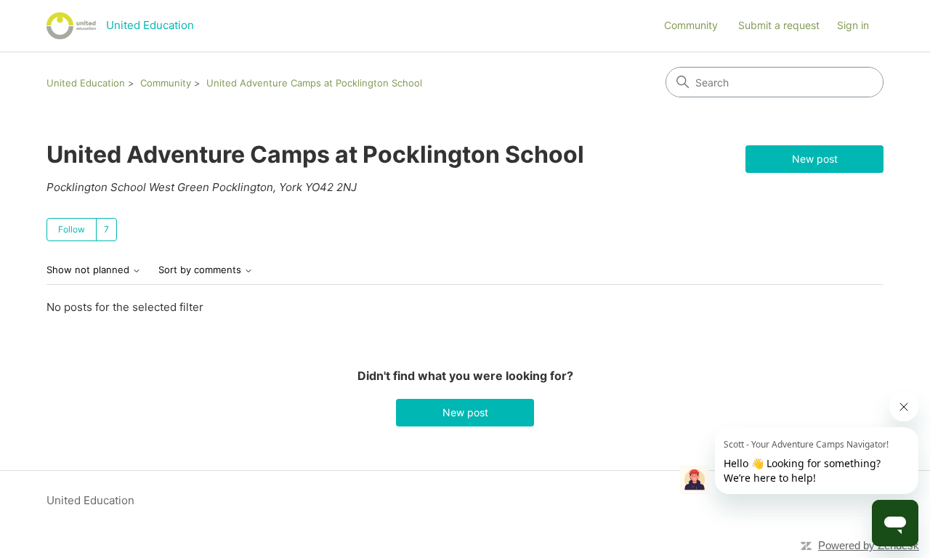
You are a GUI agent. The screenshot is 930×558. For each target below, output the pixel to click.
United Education (85, 83)
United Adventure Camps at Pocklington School (314, 83)
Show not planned (89, 269)
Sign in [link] (853, 25)
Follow (71, 229)
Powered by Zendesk (868, 545)
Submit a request (779, 25)
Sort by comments (201, 269)
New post (815, 159)
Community (691, 25)
